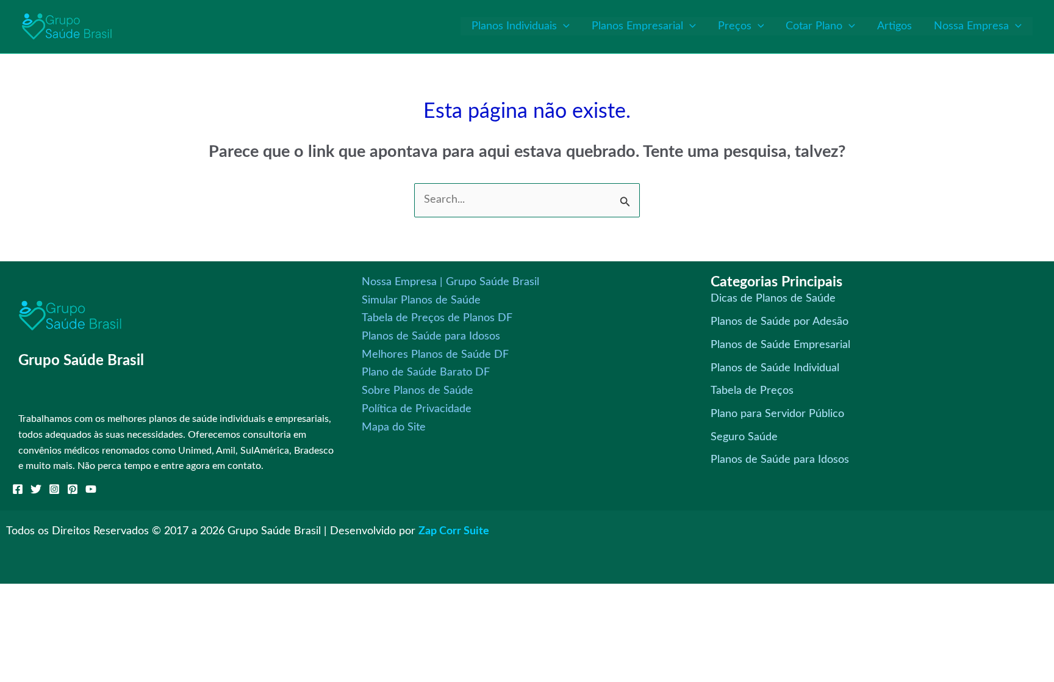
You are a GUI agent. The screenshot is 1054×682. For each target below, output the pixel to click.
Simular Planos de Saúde (421, 300)
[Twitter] (35, 489)
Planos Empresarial (637, 26)
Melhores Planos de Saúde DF (435, 354)
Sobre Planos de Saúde (417, 390)
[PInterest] (72, 489)
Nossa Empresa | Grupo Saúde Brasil (450, 282)
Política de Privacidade (416, 409)
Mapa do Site (394, 427)
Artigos (894, 26)
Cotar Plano (814, 26)
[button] (563, 26)
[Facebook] (17, 489)
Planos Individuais (514, 26)
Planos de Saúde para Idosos (431, 336)
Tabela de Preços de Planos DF (437, 318)
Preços (734, 26)
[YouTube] (90, 489)
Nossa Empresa (971, 26)
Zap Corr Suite (453, 531)
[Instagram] (54, 489)
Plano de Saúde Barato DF (426, 372)
